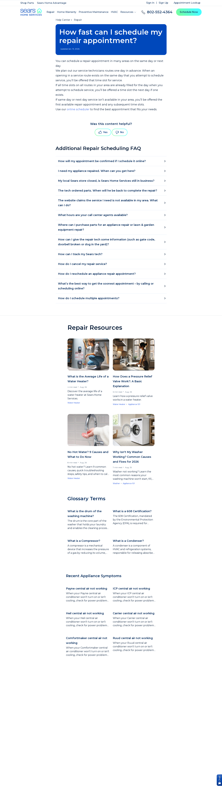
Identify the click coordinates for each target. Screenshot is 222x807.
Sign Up (163, 2)
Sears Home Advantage (51, 3)
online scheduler (78, 109)
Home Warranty (66, 12)
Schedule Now (189, 12)
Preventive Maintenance (93, 12)
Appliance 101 (134, 404)
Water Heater (74, 403)
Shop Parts (27, 3)
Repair (51, 12)
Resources (126, 12)
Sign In (150, 2)
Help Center (63, 19)
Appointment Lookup (187, 2)
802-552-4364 (159, 12)
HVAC (114, 12)
